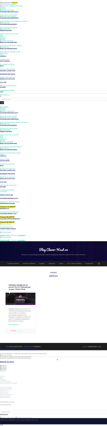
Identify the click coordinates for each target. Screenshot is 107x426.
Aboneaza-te (4, 414)
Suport (2, 54)
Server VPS (3, 390)
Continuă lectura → (14, 324)
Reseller (2, 39)
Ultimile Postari (13, 263)
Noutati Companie (29, 263)
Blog (1, 377)
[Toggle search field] (99, 263)
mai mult (2, 371)
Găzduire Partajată (6, 387)
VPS (1, 35)
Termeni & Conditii (5, 382)
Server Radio (4, 393)
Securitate (89, 263)
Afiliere (2, 379)
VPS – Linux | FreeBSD (74, 263)
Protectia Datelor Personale (8, 383)
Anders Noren (92, 346)
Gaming (41, 263)
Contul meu (3, 380)
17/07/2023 (13, 330)
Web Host (52, 263)
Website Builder (5, 396)
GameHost (3, 38)
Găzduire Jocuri (5, 392)
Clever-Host (12, 420)
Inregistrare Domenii (6, 394)
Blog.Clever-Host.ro (53, 249)
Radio (2, 36)
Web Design (3, 53)
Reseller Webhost (5, 397)
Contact (2, 376)
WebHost (3, 9)
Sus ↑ (100, 346)
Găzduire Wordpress (6, 389)
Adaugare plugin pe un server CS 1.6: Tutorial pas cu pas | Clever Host (19, 287)
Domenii (2, 7)
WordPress (37, 346)
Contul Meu (12, 4)
